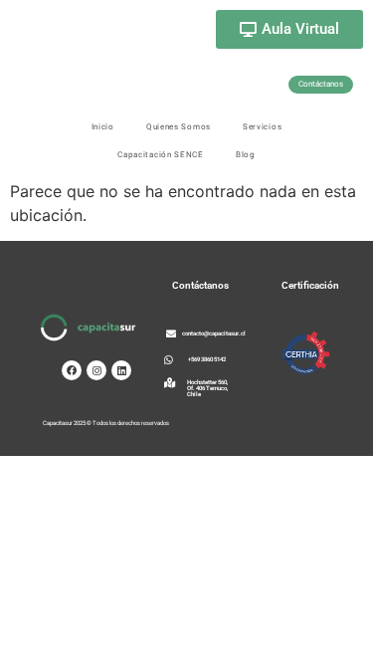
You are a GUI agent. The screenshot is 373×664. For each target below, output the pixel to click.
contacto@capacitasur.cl (214, 333)
